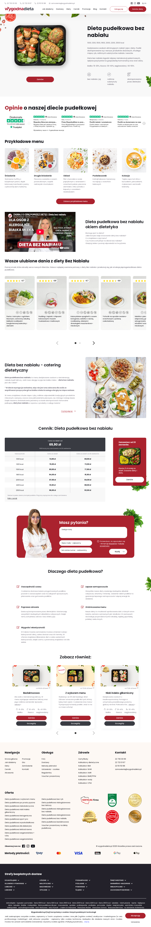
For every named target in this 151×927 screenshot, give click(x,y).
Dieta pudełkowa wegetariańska (19, 839)
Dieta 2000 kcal (78, 903)
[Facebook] (132, 3)
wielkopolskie (12, 907)
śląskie (108, 905)
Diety (68, 9)
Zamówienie (27, 766)
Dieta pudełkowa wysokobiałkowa (19, 822)
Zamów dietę (137, 9)
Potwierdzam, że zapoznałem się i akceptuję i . (112, 543)
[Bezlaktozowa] (31, 690)
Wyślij (117, 551)
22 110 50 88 (41, 3)
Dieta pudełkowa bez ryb (52, 799)
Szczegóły (31, 723)
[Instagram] (135, 3)
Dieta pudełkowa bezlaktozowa (55, 822)
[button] (94, 343)
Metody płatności (49, 766)
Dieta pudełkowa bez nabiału (54, 818)
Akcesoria (9, 772)
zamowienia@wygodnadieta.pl (128, 769)
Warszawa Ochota (99, 907)
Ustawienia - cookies (50, 769)
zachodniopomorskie (26, 907)
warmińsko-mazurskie (133, 905)
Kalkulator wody (85, 779)
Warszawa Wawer (84, 907)
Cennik (76, 9)
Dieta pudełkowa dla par (47, 905)
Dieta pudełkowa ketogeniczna (18, 815)
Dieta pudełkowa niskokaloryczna (19, 806)
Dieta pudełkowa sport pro (16, 819)
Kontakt (103, 9)
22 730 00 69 (12, 3)
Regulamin (113, 544)
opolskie (72, 905)
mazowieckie (63, 905)
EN (145, 3)
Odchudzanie (125, 903)
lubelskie (115, 903)
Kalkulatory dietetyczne (88, 762)
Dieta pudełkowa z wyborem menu (20, 799)
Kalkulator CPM (85, 783)
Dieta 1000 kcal (39, 903)
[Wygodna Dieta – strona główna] (19, 10)
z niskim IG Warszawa (68, 907)
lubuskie (16, 905)
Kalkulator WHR (85, 769)
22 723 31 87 (27, 3)
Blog (95, 9)
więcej (17, 704)
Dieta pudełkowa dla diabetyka (18, 826)
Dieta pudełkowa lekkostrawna (18, 829)
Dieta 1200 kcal (52, 903)
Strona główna (11, 759)
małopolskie (32, 905)
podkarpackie (82, 905)
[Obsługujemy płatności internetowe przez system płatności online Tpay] (39, 853)
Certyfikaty (83, 759)
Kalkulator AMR (84, 772)
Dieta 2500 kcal (105, 903)
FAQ (43, 759)
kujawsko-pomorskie (25, 903)
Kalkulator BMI (84, 766)
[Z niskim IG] (120, 690)
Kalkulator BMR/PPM (87, 776)
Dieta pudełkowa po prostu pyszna (20, 802)
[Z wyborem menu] (75, 690)
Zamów (40, 79)
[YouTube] (138, 3)
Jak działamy (47, 9)
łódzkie (23, 905)
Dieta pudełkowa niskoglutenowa (56, 815)
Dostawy (60, 9)
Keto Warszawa (41, 907)
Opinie (133, 903)
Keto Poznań (53, 907)
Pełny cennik (12, 498)
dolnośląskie (10, 903)
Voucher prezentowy (51, 776)
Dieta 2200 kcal (91, 903)
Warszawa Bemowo (115, 907)
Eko (23, 762)
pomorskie (101, 905)
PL (143, 3)
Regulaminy (47, 772)
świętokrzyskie (118, 905)
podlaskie (92, 905)
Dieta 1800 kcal (65, 903)
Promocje (86, 9)
